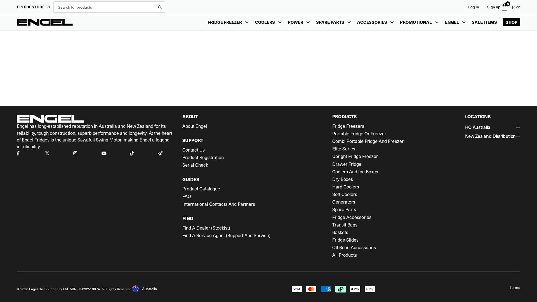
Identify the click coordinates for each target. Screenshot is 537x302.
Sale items (484, 22)
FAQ (186, 196)
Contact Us (193, 150)
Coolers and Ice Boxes (355, 171)
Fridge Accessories (351, 217)
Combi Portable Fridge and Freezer (368, 141)
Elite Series (343, 148)
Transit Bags (344, 224)
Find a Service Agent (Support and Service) (226, 235)
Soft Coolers (344, 194)
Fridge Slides (345, 240)
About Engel (194, 126)
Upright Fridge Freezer (355, 156)
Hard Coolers (345, 186)
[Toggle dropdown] (247, 22)
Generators (343, 202)
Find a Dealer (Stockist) (206, 228)
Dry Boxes (342, 179)
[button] (492, 127)
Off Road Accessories (354, 247)
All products (344, 255)
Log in (473, 7)
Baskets (340, 232)
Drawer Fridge (346, 164)
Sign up (493, 7)
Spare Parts (344, 209)
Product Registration (203, 157)
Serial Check (195, 165)
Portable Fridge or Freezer (359, 133)
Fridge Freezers (348, 126)
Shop (511, 22)
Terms (515, 287)
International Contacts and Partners (218, 204)
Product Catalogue (201, 188)
